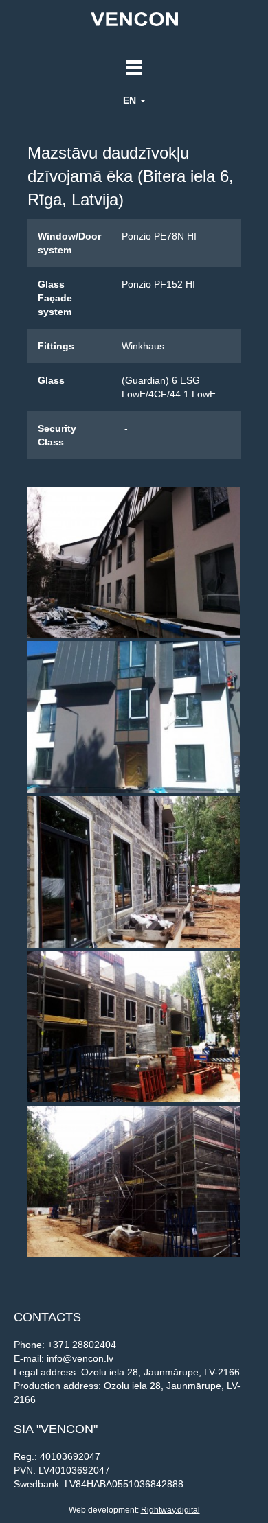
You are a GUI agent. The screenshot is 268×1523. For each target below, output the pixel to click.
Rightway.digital (170, 1510)
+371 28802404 (81, 1344)
